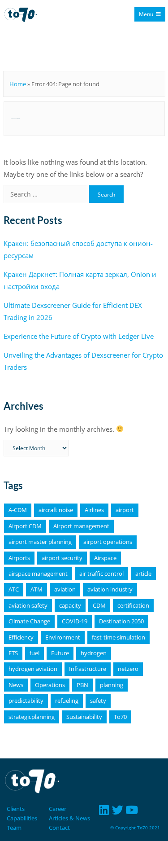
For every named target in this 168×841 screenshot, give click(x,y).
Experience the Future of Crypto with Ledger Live (79, 336)
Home (17, 84)
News (16, 685)
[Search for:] (46, 193)
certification (133, 605)
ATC (14, 589)
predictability (26, 700)
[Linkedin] (103, 809)
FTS (13, 653)
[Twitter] (117, 809)
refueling (66, 700)
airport (125, 510)
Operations (50, 685)
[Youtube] (131, 809)
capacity (70, 605)
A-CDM (18, 510)
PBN (82, 685)
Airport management (81, 526)
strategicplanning (32, 717)
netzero (128, 669)
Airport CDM (25, 526)
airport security (62, 558)
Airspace (105, 558)
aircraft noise (56, 510)
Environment (62, 637)
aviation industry (110, 589)
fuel (34, 653)
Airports (19, 558)
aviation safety (28, 605)
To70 (120, 717)
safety (98, 700)
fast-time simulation (118, 637)
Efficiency (21, 637)
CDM (99, 605)
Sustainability (84, 717)
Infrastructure (87, 669)
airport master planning (40, 542)
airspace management (38, 573)
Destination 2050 (121, 621)
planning (111, 685)
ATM (36, 589)
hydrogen (94, 653)
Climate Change (29, 621)
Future (60, 653)
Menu (146, 14)
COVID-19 (74, 621)
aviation (65, 589)
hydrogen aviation (33, 669)
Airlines (94, 510)
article (143, 573)
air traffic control (101, 573)
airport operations (107, 542)
